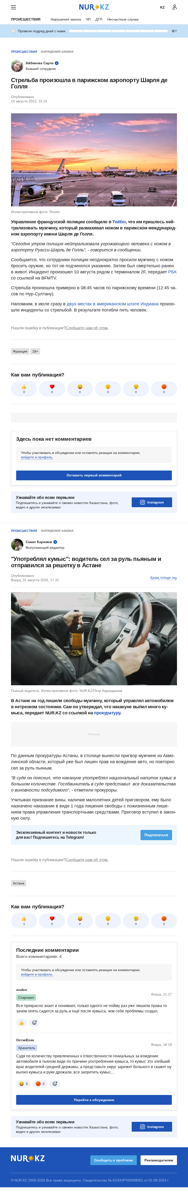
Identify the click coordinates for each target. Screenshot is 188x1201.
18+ (35, 351)
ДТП (98, 19)
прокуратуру (107, 712)
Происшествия (25, 19)
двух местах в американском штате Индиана (113, 303)
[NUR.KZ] (94, 7)
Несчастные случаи (123, 19)
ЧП (88, 19)
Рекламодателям (158, 1160)
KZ (162, 7)
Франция (20, 351)
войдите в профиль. (37, 457)
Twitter (119, 221)
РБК (172, 271)
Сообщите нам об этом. (87, 328)
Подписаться (156, 835)
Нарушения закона (66, 19)
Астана (18, 883)
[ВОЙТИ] (174, 7)
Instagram (155, 502)
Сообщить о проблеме (113, 1160)
